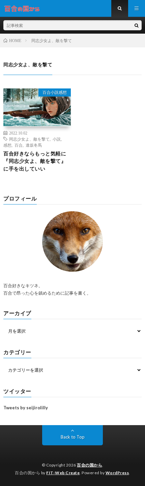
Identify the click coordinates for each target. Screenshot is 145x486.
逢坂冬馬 (34, 145)
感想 (7, 145)
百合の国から (89, 465)
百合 (18, 145)
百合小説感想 (54, 92)
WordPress (117, 472)
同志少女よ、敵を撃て (29, 139)
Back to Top (73, 437)
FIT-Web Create (63, 472)
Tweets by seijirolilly (25, 407)
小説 (57, 139)
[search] (137, 25)
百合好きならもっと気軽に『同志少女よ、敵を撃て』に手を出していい (34, 161)
